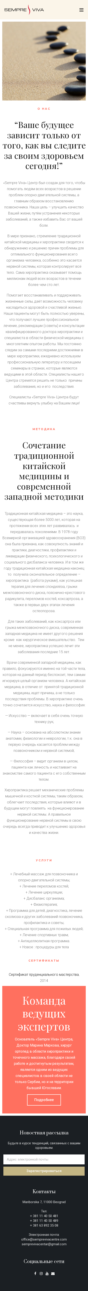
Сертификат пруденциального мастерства (44, 974)
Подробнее (44, 1100)
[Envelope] (53, 1273)
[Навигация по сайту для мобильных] (81, 10)
